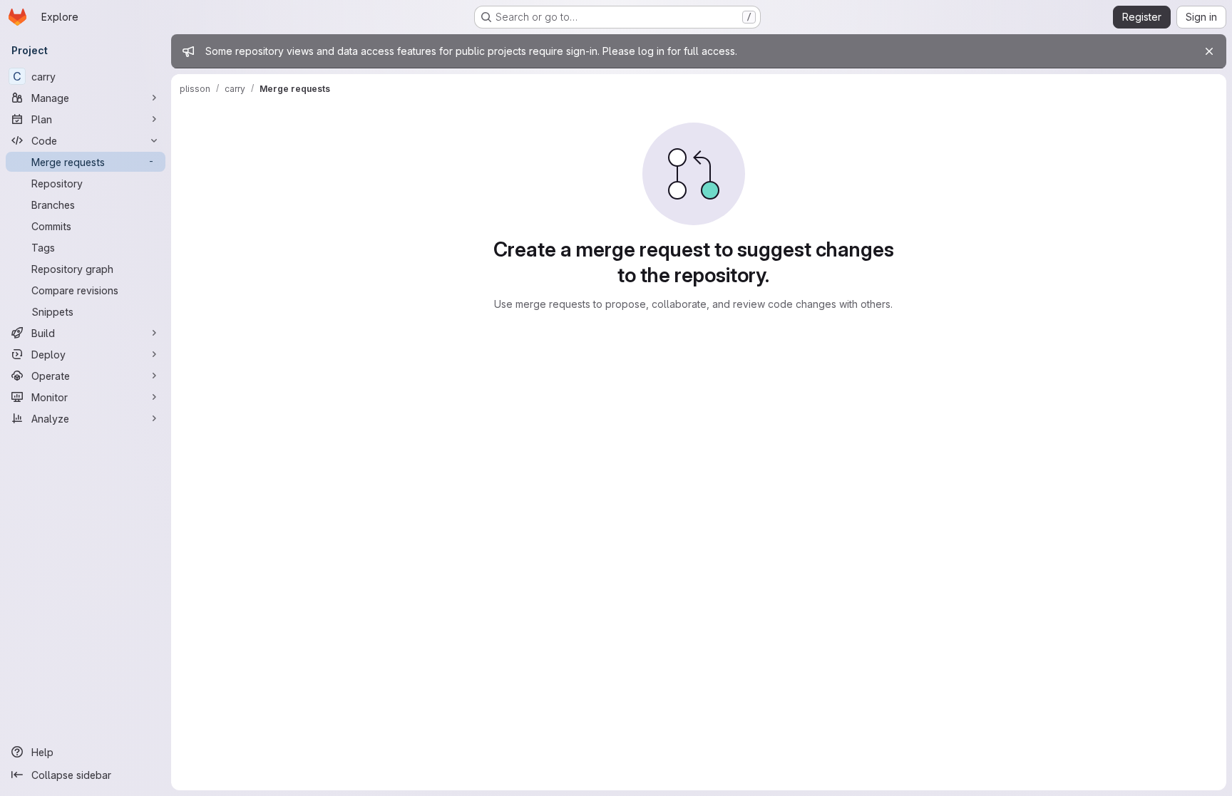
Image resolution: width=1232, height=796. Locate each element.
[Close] (1209, 51)
